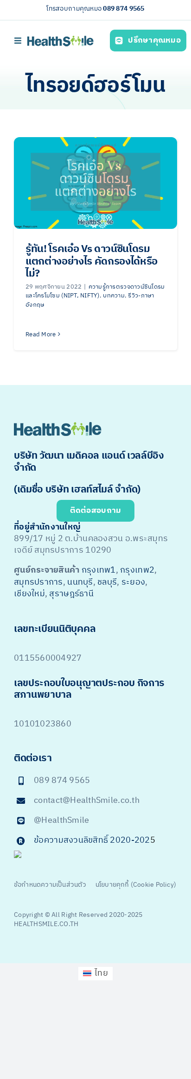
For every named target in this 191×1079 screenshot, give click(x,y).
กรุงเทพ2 (137, 570)
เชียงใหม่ (29, 594)
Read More (40, 334)
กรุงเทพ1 (99, 570)
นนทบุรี (80, 582)
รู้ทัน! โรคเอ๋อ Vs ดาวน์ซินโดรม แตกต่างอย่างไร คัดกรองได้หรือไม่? (91, 261)
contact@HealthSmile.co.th (87, 801)
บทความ (114, 295)
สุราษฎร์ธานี (71, 594)
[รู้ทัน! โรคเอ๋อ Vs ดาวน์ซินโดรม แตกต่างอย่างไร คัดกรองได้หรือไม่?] (95, 183)
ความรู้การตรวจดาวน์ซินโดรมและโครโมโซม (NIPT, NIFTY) (95, 291)
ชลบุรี (107, 582)
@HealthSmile (61, 820)
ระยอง (133, 582)
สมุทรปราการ (38, 582)
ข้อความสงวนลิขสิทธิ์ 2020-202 (92, 840)
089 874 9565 (123, 8)
